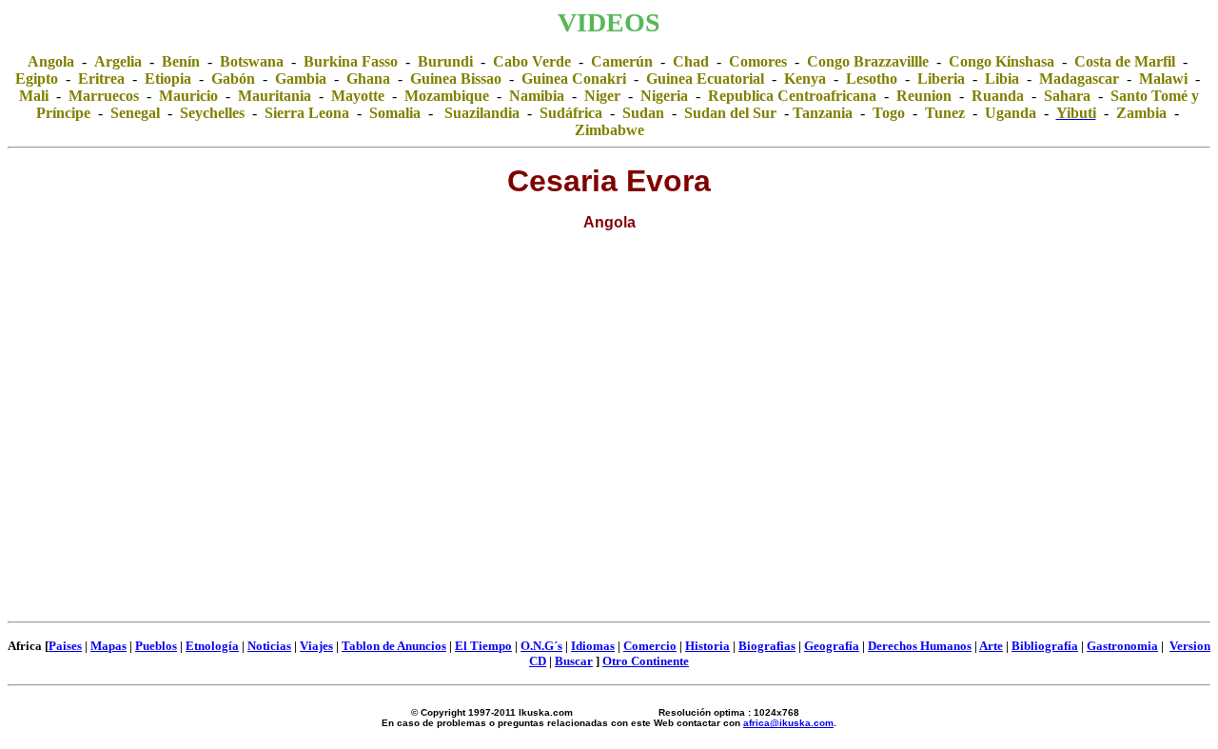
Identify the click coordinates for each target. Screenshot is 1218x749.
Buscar (574, 661)
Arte (991, 646)
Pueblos (156, 646)
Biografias (767, 646)
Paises (65, 646)
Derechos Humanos (920, 646)
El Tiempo (483, 646)
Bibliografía (1045, 646)
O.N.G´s (541, 646)
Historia (707, 646)
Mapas (108, 646)
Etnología (212, 646)
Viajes (316, 646)
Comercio (650, 646)
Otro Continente (645, 661)
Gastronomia (1122, 646)
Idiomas (593, 646)
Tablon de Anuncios (394, 646)
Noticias (269, 646)
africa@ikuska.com (788, 723)
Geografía (831, 646)
